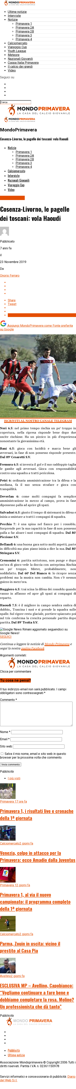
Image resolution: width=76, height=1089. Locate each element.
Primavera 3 (24, 35)
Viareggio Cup (17, 47)
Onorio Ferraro (9, 275)
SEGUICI (5, 637)
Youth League (17, 51)
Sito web (6, 746)
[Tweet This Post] (42, 286)
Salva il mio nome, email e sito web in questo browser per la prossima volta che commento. (33, 755)
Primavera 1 (24, 24)
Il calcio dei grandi (20, 66)
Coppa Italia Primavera (23, 63)
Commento (8, 700)
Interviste (14, 16)
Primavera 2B (25, 31)
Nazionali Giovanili (20, 59)
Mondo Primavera (56, 644)
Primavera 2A (25, 27)
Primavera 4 (24, 39)
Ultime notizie (17, 12)
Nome (5, 732)
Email (5, 739)
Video (12, 70)
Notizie (13, 19)
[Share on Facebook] (42, 282)
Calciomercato (17, 43)
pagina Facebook (32, 648)
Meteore (13, 55)
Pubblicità (14, 1050)
